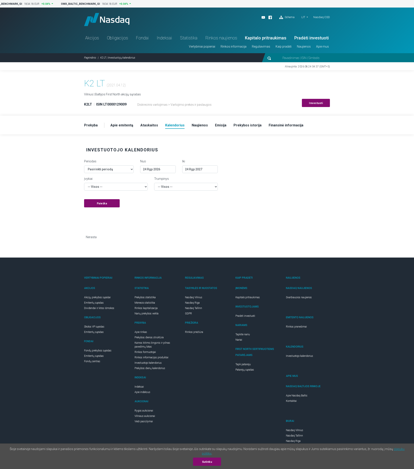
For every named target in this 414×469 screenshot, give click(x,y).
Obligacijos (117, 37)
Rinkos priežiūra (194, 332)
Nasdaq (106, 19)
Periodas (90, 161)
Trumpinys (161, 178)
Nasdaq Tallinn (193, 308)
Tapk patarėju (243, 364)
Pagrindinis (90, 57)
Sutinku (207, 461)
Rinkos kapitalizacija (146, 308)
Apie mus (322, 46)
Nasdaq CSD (321, 17)
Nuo (143, 161)
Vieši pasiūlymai (144, 421)
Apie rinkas (141, 332)
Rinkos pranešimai (296, 326)
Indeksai (164, 37)
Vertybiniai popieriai (202, 46)
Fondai (142, 37)
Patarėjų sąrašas (244, 369)
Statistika (188, 37)
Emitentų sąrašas (94, 302)
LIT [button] (303, 17)
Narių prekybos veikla (146, 313)
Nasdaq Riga (192, 302)
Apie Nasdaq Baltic (296, 395)
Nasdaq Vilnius (193, 297)
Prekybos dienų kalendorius (150, 368)
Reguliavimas (261, 46)
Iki (183, 161)
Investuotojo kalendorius (148, 362)
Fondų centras (92, 361)
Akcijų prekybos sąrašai (97, 297)
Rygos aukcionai (144, 410)
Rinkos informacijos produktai (151, 357)
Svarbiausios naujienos (299, 297)
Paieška (102, 203)
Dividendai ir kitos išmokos (99, 308)
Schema (289, 17)
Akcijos (92, 37)
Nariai (238, 339)
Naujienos (304, 46)
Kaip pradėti (284, 46)
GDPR (188, 313)
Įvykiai (88, 178)
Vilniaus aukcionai (145, 416)
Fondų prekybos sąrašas (97, 350)
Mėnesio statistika (145, 302)
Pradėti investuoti (311, 37)
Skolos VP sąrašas (94, 326)
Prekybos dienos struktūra (149, 337)
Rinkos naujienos (221, 37)
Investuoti (316, 103)
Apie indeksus (142, 392)
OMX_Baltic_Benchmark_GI (78, 3)
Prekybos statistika (145, 297)
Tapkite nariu (242, 334)
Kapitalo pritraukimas (265, 37)
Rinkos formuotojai (145, 352)
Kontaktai (291, 400)
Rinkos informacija (233, 46)
